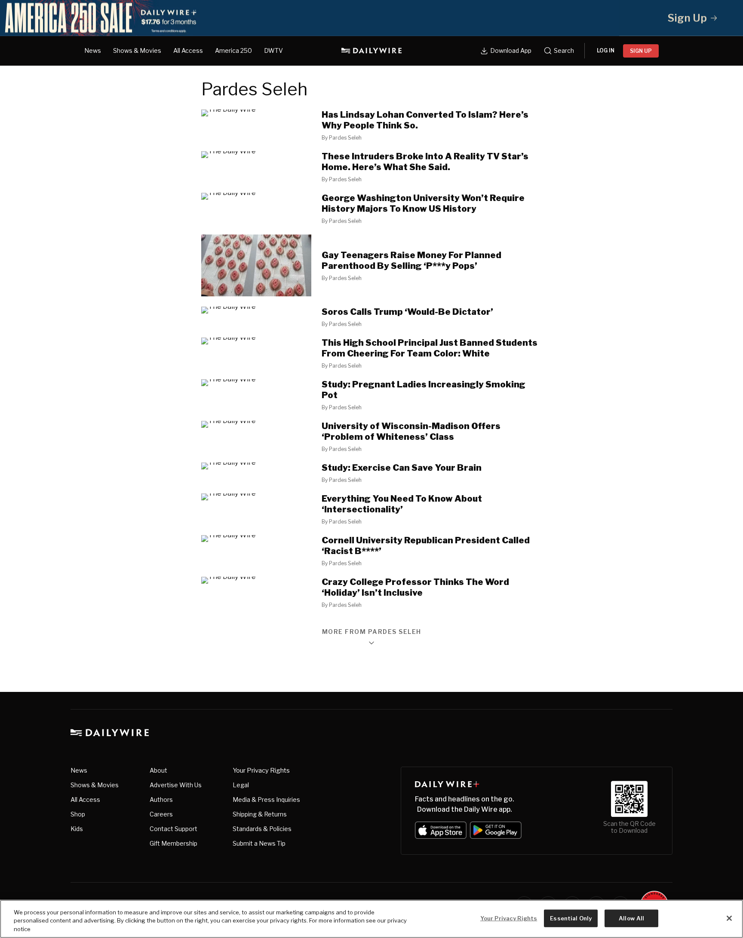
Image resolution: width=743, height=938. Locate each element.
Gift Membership (173, 843)
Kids (77, 828)
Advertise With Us (176, 785)
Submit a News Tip (259, 843)
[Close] (729, 918)
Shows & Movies (137, 50)
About (158, 770)
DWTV (273, 50)
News (92, 50)
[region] (371, 919)
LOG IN (605, 50)
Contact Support (173, 828)
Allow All (631, 917)
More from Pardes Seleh (371, 632)
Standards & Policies (262, 828)
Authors (161, 799)
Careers (161, 814)
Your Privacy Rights (261, 770)
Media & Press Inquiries (266, 799)
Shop (78, 814)
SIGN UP (641, 51)
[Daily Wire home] (371, 50)
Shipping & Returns (260, 814)
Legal (241, 785)
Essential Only (571, 917)
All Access (188, 50)
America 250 (233, 50)
